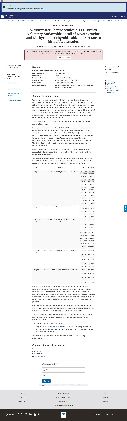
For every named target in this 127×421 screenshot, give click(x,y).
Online (60, 323)
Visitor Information (63, 393)
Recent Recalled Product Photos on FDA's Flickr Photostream (113, 90)
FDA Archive (21, 393)
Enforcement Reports (14, 89)
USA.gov (105, 401)
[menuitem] (112, 68)
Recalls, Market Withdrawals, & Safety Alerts (26, 21)
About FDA (21, 397)
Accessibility (21, 401)
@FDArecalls (110, 86)
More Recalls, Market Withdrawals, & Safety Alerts (15, 67)
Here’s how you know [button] (32, 1)
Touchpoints (78, 385)
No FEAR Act (63, 401)
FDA (108, 85)
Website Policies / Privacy (63, 397)
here (42, 9)
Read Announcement (64, 57)
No (47, 375)
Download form (55, 327)
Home (4, 21)
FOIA (105, 393)
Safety (9, 21)
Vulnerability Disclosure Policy (63, 405)
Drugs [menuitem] (106, 74)
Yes (47, 370)
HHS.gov (105, 397)
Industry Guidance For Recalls (14, 94)
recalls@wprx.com (39, 356)
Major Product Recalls (14, 100)
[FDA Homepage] (9, 16)
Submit (46, 381)
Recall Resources (12, 83)
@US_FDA (110, 83)
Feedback (125, 208)
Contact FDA (10, 414)
